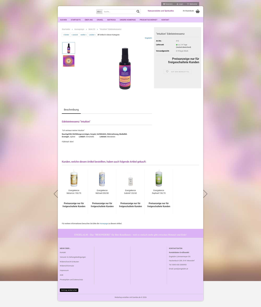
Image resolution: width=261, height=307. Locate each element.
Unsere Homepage (128, 20)
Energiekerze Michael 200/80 (102, 191)
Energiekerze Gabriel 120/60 (130, 191)
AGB (61, 275)
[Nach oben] (253, 303)
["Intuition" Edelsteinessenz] (125, 67)
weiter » (83, 35)
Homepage (104, 223)
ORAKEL (100, 20)
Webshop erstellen (122, 297)
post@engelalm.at (181, 269)
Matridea (111, 20)
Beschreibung (71, 109)
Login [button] (180, 4)
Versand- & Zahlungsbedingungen (73, 257)
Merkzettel (193, 4)
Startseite (76, 20)
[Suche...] (138, 11)
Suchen (63, 20)
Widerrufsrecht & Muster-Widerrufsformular (69, 264)
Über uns (89, 20)
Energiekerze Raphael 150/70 (159, 191)
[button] (168, 4)
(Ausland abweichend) (183, 47)
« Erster (66, 35)
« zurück (75, 35)
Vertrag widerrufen (69, 290)
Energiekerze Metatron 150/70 (74, 191)
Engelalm (148, 38)
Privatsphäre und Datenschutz (71, 280)
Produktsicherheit (148, 20)
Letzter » (92, 35)
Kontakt (165, 20)
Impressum (64, 270)
